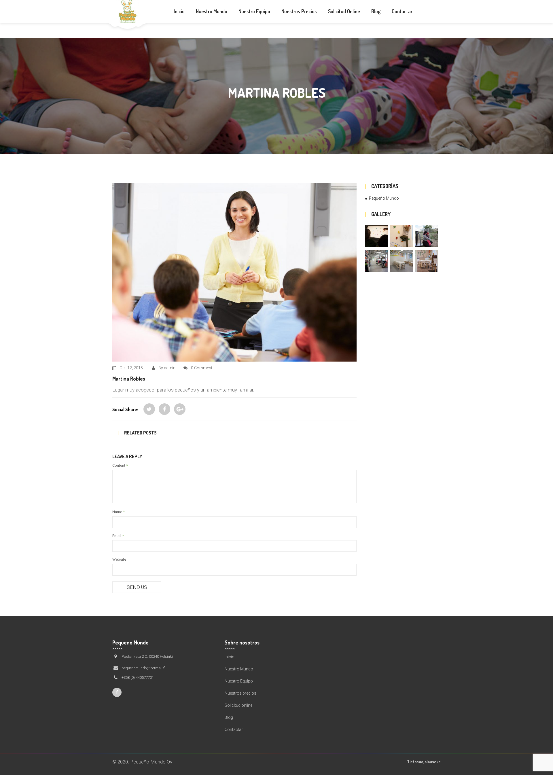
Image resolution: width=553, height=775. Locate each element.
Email (118, 536)
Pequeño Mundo (384, 198)
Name (118, 512)
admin (169, 368)
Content (120, 465)
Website (119, 559)
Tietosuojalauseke (424, 761)
